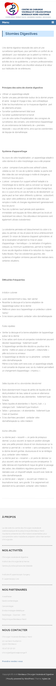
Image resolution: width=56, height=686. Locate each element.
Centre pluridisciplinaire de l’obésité (17, 566)
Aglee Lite (46, 679)
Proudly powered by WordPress (20, 679)
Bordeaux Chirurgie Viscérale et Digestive (36, 674)
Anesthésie (6, 596)
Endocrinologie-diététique (13, 610)
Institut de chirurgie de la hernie (15, 561)
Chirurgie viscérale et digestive (15, 557)
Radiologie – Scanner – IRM (13, 615)
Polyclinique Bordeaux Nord (14, 619)
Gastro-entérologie (10, 601)
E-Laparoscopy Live (10, 579)
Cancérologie (7, 606)
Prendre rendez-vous (12, 661)
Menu (5, 22)
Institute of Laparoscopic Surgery (16, 574)
